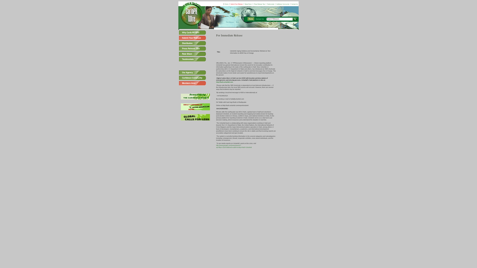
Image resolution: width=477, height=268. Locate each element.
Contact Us (294, 4)
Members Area (189, 83)
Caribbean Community (282, 4)
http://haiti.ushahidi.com (224, 82)
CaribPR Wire (194, 15)
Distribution (187, 43)
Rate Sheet (187, 53)
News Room (248, 4)
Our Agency (187, 72)
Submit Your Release (237, 4)
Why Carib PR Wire (190, 32)
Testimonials (270, 4)
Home (226, 4)
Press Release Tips (259, 4)
